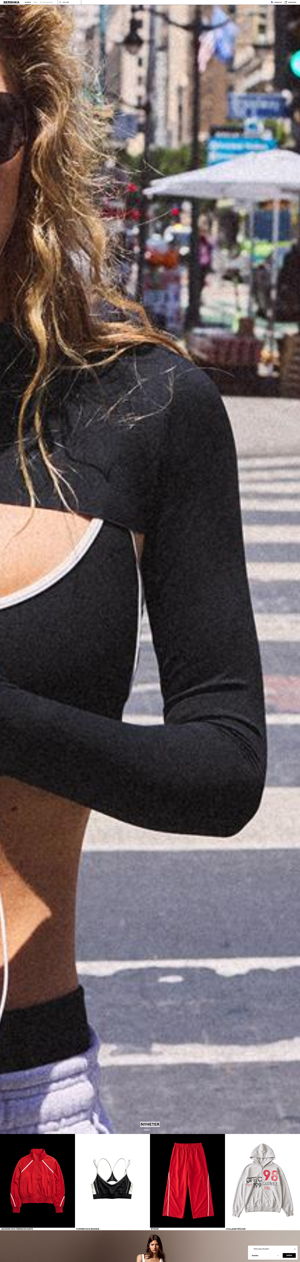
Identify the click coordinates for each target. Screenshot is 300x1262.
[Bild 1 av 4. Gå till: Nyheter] (150, 569)
